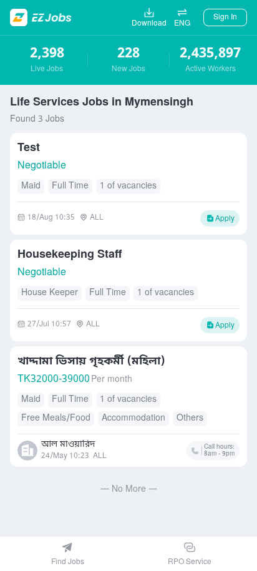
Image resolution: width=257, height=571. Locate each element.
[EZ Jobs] (42, 17)
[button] (182, 17)
